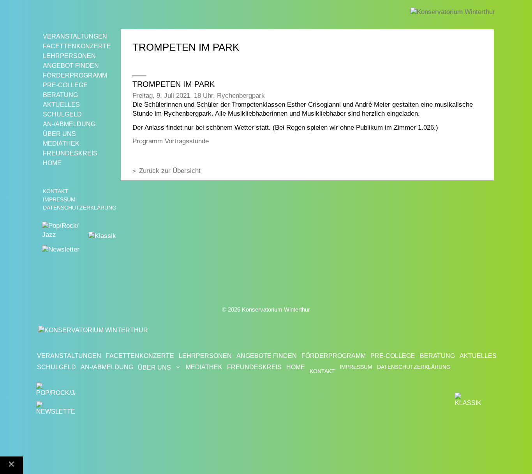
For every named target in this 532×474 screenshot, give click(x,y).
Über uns (59, 133)
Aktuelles (61, 104)
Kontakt (55, 191)
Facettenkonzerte (77, 46)
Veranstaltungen (75, 36)
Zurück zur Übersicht (170, 170)
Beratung (60, 95)
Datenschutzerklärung (79, 207)
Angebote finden (266, 355)
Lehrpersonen (69, 56)
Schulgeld (62, 114)
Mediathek (61, 143)
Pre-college (65, 85)
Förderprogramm (75, 75)
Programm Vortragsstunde (170, 141)
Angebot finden (71, 65)
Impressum (59, 199)
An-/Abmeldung (69, 124)
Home (52, 163)
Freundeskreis (70, 153)
